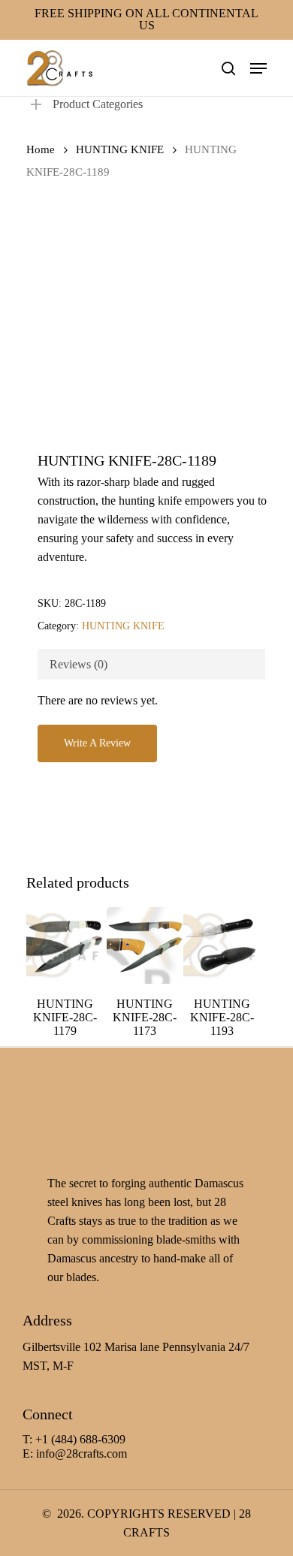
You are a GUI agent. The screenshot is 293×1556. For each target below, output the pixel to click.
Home (40, 149)
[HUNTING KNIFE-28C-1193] (221, 945)
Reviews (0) (78, 664)
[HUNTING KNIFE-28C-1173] (145, 945)
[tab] (151, 664)
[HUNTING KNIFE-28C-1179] (64, 945)
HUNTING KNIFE (120, 149)
